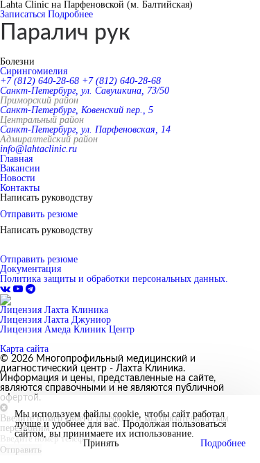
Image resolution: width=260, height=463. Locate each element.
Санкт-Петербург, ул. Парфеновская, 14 (85, 129)
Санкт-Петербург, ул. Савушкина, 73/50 (84, 90)
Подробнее (70, 14)
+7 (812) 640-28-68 (39, 81)
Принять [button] (101, 443)
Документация (30, 269)
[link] (6, 289)
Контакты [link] (20, 188)
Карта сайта (24, 349)
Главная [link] (16, 158)
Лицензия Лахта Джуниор (55, 319)
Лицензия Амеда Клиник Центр (67, 329)
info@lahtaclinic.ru (38, 149)
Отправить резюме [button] (39, 214)
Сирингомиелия (33, 71)
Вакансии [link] (20, 168)
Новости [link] (17, 178)
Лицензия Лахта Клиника (54, 310)
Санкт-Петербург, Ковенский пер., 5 (76, 110)
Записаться (22, 14)
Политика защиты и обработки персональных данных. (114, 278)
